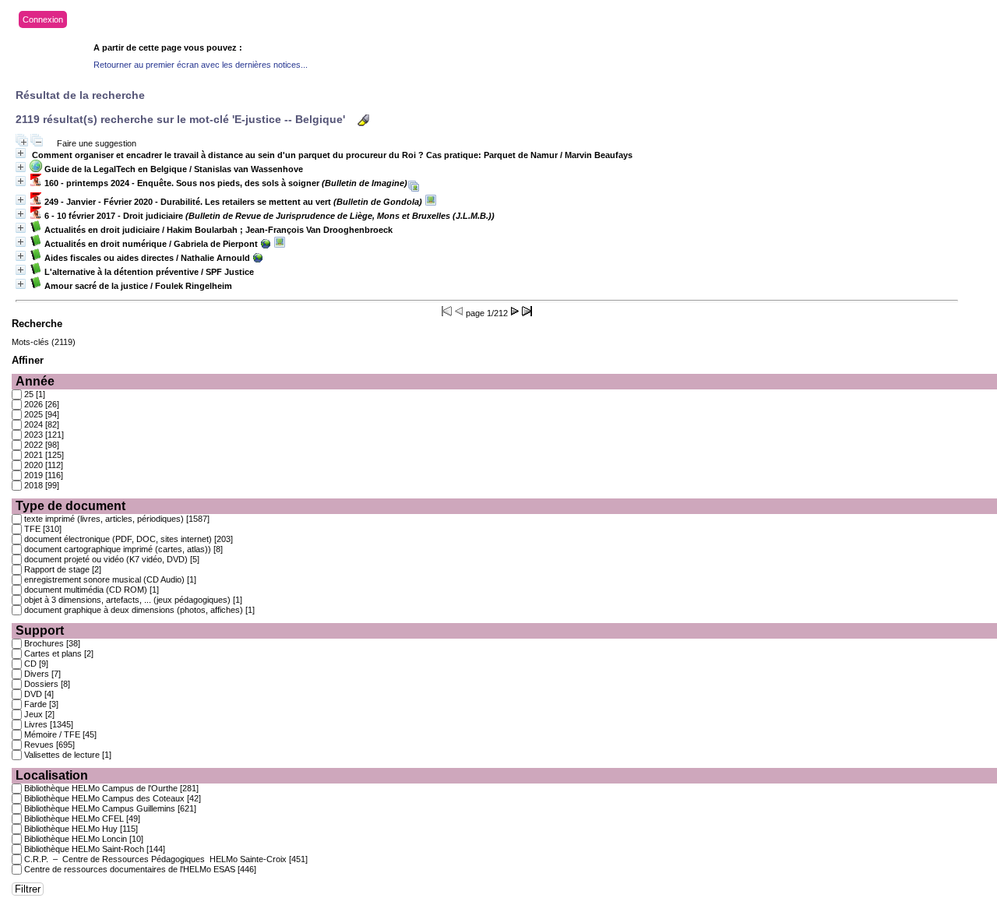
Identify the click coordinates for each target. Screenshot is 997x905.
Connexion (43, 19)
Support (40, 630)
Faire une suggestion (96, 143)
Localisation (52, 775)
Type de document (70, 505)
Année (35, 381)
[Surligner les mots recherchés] (363, 120)
